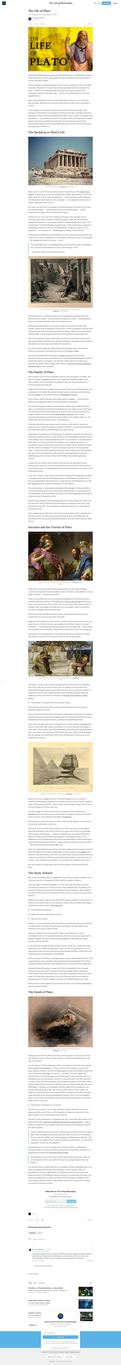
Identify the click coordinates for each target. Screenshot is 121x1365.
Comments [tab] (32, 1233)
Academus (83, 852)
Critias (63, 379)
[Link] (25, 132)
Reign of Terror (66, 355)
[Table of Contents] (2, 682)
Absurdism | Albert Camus (39, 1300)
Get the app (69, 1357)
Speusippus (46, 1068)
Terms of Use (69, 1341)
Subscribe (106, 3)
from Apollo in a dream (64, 414)
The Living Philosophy (39, 18)
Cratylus (57, 717)
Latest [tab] (35, 1283)
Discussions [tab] (42, 1283)
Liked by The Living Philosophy (41, 1251)
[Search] (95, 3)
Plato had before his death (58, 1152)
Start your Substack (56, 1357)
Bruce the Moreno (37, 1249)
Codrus (72, 399)
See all (32, 1325)
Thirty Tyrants (73, 351)
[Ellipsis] (91, 1249)
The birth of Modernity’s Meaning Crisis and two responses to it (47, 1290)
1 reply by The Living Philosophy (43, 1266)
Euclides (84, 724)
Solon (38, 394)
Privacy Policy (73, 1343)
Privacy (62, 1352)
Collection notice (75, 1352)
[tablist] (36, 1233)
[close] (77, 1314)
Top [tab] (30, 1283)
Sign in (115, 3)
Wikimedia (63, 187)
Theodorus (32, 814)
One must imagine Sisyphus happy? (39, 1303)
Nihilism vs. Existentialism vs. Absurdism (45, 1288)
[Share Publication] (99, 3)
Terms (67, 1352)
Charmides (45, 379)
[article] (60, 1291)
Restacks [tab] (40, 1233)
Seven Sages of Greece (69, 394)
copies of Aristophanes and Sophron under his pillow (63, 1122)
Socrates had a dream (73, 601)
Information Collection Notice (60, 1343)
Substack (51, 1361)
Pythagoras (67, 817)
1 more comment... (33, 1274)
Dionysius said (56, 905)
